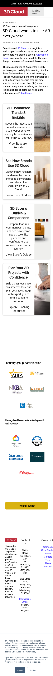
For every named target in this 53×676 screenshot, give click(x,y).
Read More (26, 93)
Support (48, 566)
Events (48, 553)
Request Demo (26, 506)
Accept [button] (20, 670)
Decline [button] (33, 670)
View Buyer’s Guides (19, 254)
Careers (48, 556)
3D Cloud (22, 48)
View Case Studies (18, 195)
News (48, 563)
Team (48, 560)
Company (48, 547)
